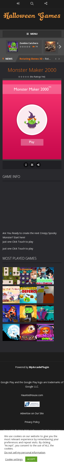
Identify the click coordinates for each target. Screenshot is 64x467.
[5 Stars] (28, 77)
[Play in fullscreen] (32, 164)
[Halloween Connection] (28, 275)
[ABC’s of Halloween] (11, 294)
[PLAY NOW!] (13, 46)
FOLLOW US (46, 3)
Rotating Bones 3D (31, 58)
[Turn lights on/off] (26, 164)
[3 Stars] (24, 77)
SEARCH (32, 3)
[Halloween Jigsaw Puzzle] (45, 313)
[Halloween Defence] (28, 294)
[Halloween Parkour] (45, 294)
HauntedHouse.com (32, 395)
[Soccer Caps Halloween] (28, 332)
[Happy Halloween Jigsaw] (11, 332)
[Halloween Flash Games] (32, 16)
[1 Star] (19, 77)
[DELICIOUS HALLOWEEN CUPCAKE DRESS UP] (45, 275)
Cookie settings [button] (14, 459)
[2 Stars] (21, 77)
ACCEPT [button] (31, 459)
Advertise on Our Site (32, 413)
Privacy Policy (32, 422)
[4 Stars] (26, 77)
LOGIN (18, 3)
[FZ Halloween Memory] (45, 332)
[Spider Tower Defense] (11, 275)
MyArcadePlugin (39, 367)
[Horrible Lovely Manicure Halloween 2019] (11, 313)
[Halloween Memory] (28, 313)
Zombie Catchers (29, 43)
